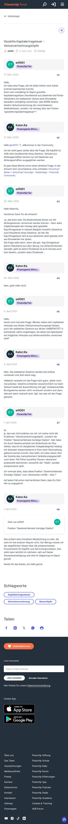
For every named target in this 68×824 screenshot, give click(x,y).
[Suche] (44, 4)
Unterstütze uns (21, 646)
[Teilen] (61, 30)
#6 (58, 364)
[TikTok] (18, 818)
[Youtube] (6, 818)
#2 (58, 137)
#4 (58, 278)
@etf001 (13, 145)
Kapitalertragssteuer (19, 594)
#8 (58, 509)
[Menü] (62, 4)
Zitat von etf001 (16, 522)
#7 (58, 422)
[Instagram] (12, 818)
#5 (58, 311)
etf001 (11, 51)
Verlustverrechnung (19, 601)
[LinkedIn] (24, 818)
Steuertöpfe (45, 601)
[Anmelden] (53, 4)
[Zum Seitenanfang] (64, 819)
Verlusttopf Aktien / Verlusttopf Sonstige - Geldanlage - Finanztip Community (31, 172)
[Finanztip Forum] (16, 4)
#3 (58, 201)
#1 (58, 75)
